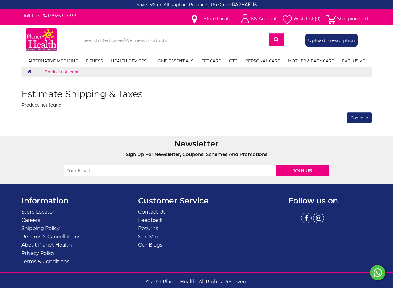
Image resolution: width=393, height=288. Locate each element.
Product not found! (62, 72)
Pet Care (211, 60)
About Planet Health (46, 245)
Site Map (149, 237)
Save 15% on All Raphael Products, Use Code (184, 4)
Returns (148, 228)
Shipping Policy (40, 228)
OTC (233, 60)
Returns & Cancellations (50, 237)
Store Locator (37, 212)
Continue (359, 118)
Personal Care (262, 60)
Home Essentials (173, 60)
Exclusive (353, 60)
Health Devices (128, 60)
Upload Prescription (331, 40)
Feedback (150, 220)
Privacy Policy (38, 253)
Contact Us (152, 212)
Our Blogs (150, 245)
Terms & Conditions (45, 261)
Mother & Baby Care (311, 60)
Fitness (94, 60)
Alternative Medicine (53, 60)
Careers (30, 220)
